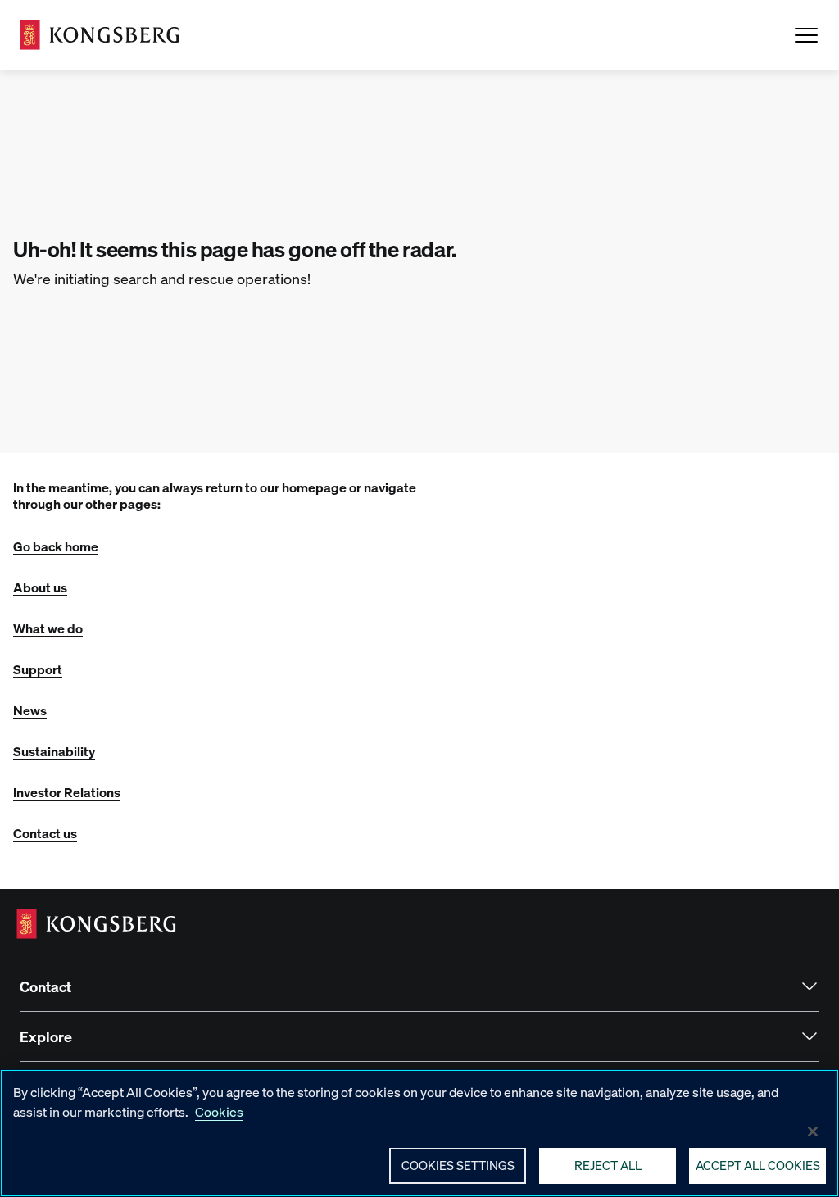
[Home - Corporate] (99, 35)
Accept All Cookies (758, 1165)
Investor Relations (66, 791)
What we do (48, 628)
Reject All (608, 1165)
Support (37, 669)
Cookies (219, 1111)
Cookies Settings (458, 1165)
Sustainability (54, 750)
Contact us (45, 832)
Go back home (55, 546)
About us (40, 587)
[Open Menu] (806, 35)
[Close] (813, 1131)
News (30, 710)
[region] (419, 1133)
